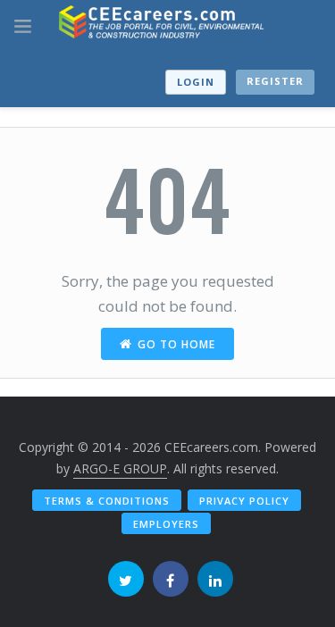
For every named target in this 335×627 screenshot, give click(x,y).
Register (275, 81)
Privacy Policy (244, 500)
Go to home (176, 344)
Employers (166, 524)
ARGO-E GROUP (120, 468)
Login (195, 81)
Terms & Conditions (107, 500)
